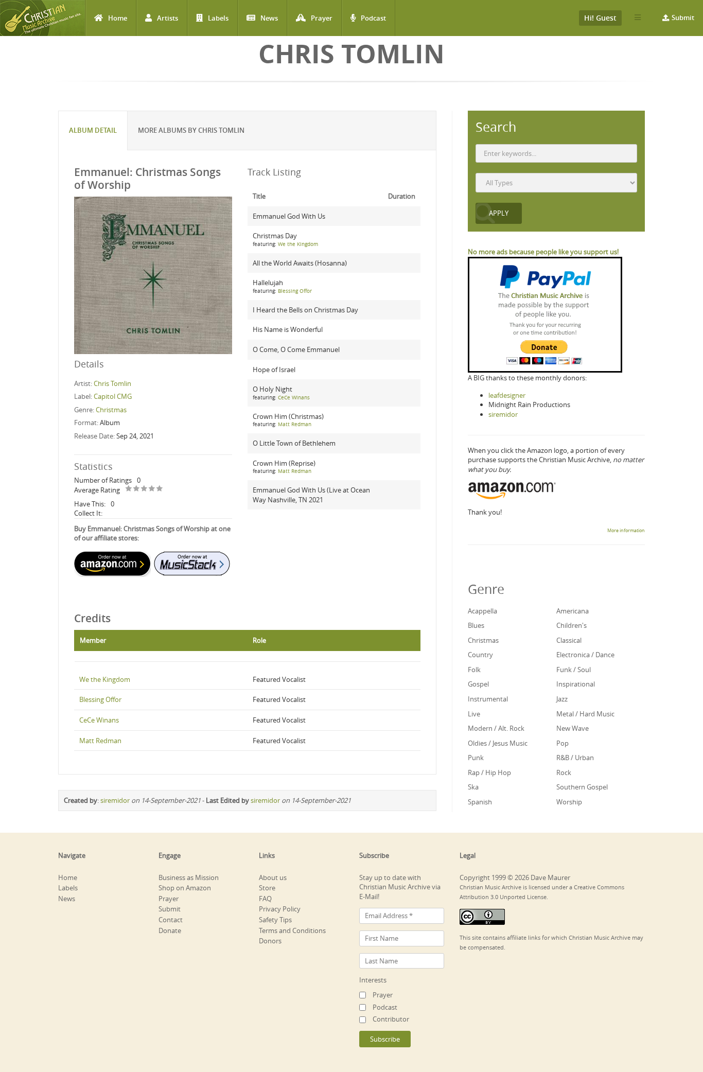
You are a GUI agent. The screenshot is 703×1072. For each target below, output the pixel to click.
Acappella (482, 611)
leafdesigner (506, 395)
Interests (372, 980)
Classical (569, 640)
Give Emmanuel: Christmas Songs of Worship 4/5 (152, 489)
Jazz (562, 699)
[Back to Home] (42, 18)
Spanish (480, 801)
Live (474, 713)
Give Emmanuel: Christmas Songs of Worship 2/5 (136, 489)
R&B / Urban (575, 757)
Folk (474, 669)
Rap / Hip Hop (489, 772)
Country (480, 654)
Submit (683, 17)
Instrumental (488, 699)
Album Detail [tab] (93, 130)
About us (273, 877)
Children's (571, 625)
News (269, 18)
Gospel (478, 684)
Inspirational (575, 684)
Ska (473, 787)
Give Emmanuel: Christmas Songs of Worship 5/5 (160, 489)
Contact (171, 919)
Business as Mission (189, 877)
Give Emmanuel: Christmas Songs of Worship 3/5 (144, 489)
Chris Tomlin (112, 383)
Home (117, 18)
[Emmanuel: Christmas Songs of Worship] (153, 274)
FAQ (265, 898)
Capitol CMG (113, 396)
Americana (572, 611)
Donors (270, 940)
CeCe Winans (294, 397)
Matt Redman (294, 424)
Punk (476, 757)
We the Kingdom (298, 244)
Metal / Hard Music (585, 713)
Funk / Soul (573, 669)
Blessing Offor (295, 291)
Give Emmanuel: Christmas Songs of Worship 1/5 (129, 489)
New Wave (572, 728)
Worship (569, 801)
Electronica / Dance (585, 654)
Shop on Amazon (185, 887)
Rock (563, 772)
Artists (167, 18)
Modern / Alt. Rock (496, 728)
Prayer (321, 18)
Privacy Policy (280, 908)
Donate (170, 930)
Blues (476, 625)
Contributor (391, 1019)
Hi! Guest (600, 18)
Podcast (373, 18)
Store (267, 887)
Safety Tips (275, 919)
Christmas (111, 409)
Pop (562, 743)
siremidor (115, 800)
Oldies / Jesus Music (498, 743)
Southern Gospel (582, 787)
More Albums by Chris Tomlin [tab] (191, 130)
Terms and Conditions (292, 930)
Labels (218, 18)
